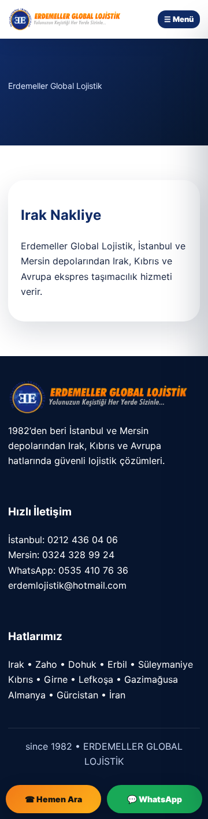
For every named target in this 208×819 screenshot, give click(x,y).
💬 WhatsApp (154, 799)
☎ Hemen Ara (53, 799)
